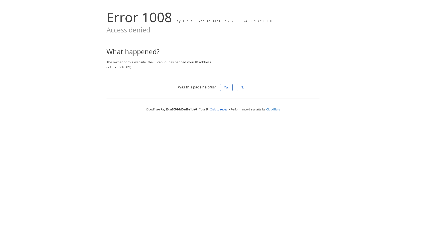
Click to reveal (219, 109)
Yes (226, 87)
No (242, 87)
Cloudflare (273, 109)
